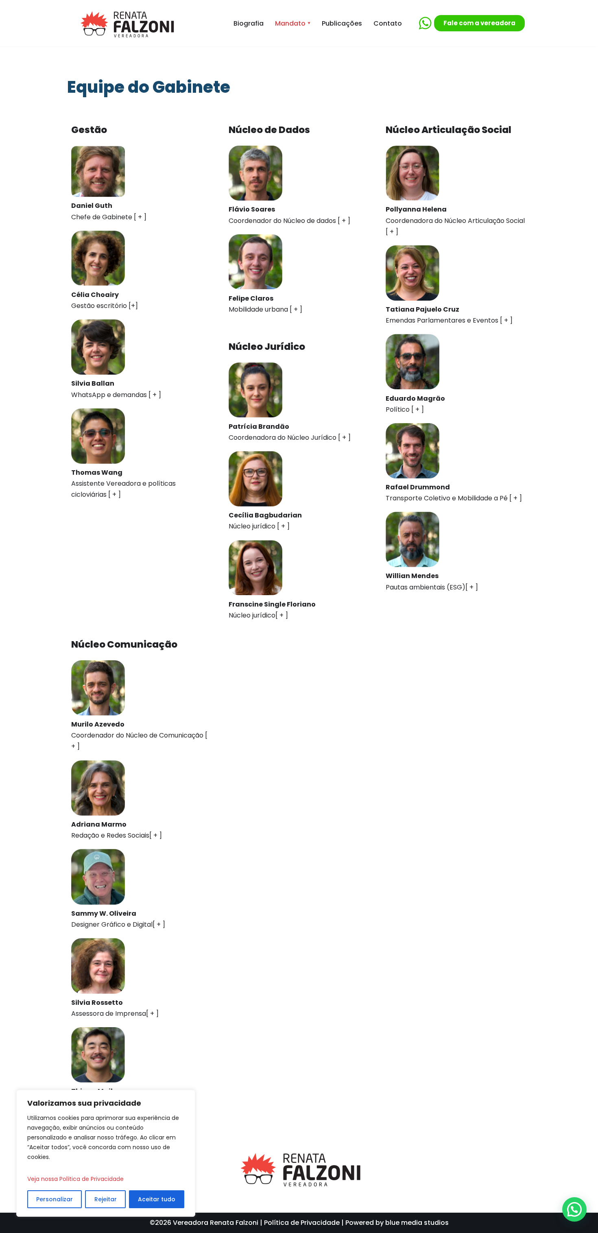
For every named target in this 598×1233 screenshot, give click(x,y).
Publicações (342, 23)
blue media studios (417, 1222)
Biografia (249, 23)
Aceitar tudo (156, 1199)
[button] (309, 23)
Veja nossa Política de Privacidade (75, 1179)
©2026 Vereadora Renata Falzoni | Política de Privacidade (245, 1222)
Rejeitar (105, 1199)
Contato (387, 23)
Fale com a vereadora (479, 23)
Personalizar (54, 1199)
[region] (105, 1153)
